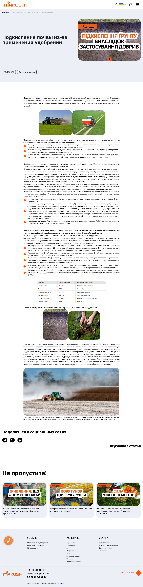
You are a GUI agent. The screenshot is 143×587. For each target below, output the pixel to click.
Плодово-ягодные (73, 561)
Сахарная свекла (73, 556)
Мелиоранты (32, 548)
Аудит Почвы (104, 543)
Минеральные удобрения (37, 543)
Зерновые (70, 543)
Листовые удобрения (35, 545)
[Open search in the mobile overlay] (116, 4)
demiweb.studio (58, 583)
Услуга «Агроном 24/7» (108, 545)
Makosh (5, 12)
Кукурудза (70, 545)
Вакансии (103, 551)
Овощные (70, 559)
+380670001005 (37, 569)
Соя (67, 548)
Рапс (68, 553)
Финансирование (106, 548)
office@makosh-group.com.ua (38, 574)
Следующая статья (124, 446)
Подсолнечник (72, 551)
